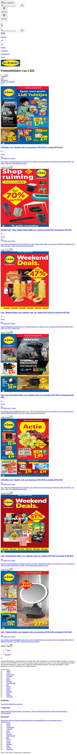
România (9, 691)
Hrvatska (9, 681)
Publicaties (4, 80)
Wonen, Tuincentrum (32, 711)
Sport (59, 711)
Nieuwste (3, 704)
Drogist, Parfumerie (51, 711)
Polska (8, 690)
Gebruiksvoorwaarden (33, 720)
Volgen (8, 168)
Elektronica (42, 711)
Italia (7, 685)
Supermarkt (4, 711)
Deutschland (10, 674)
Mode (62, 711)
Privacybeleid (15, 720)
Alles (2, 78)
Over (2, 83)
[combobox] (11, 6)
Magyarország (11, 683)
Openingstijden (18, 704)
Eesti (8, 678)
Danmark (9, 676)
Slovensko (10, 697)
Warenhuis (16, 711)
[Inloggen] (1, 22)
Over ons (8, 720)
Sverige (8, 695)
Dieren (9, 713)
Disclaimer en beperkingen (48, 720)
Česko (8, 673)
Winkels (11, 704)
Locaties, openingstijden (8, 82)
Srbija (8, 693)
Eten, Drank (22, 711)
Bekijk (3, 168)
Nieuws (3, 720)
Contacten (59, 720)
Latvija (8, 688)
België (9, 671)
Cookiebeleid (23, 720)
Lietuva (8, 686)
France (8, 680)
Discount (10, 711)
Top (7, 704)
